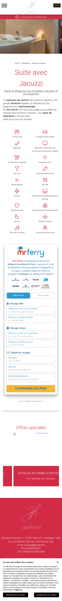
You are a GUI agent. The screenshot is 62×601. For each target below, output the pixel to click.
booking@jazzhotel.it (34, 545)
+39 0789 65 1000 (21, 541)
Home (17, 63)
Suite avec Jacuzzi (39, 63)
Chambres (25, 63)
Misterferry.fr (38, 401)
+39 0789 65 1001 (44, 541)
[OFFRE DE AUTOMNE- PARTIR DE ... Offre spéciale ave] (31, 486)
